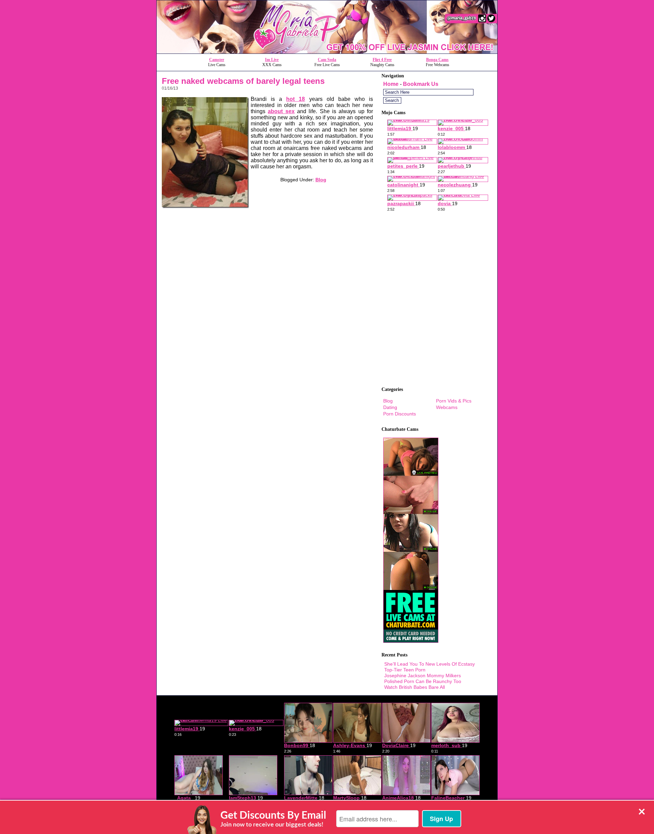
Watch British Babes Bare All (414, 687)
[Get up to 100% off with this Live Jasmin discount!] (327, 52)
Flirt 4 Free (382, 59)
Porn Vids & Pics (453, 401)
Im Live (272, 59)
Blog (320, 179)
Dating (390, 407)
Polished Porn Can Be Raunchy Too (422, 681)
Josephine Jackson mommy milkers (422, 675)
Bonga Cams (437, 59)
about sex (281, 111)
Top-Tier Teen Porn (404, 669)
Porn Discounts (399, 413)
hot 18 (295, 99)
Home (391, 84)
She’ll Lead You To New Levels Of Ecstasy (429, 664)
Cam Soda (327, 59)
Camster (216, 59)
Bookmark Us (420, 84)
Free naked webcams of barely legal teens (243, 81)
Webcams (446, 407)
